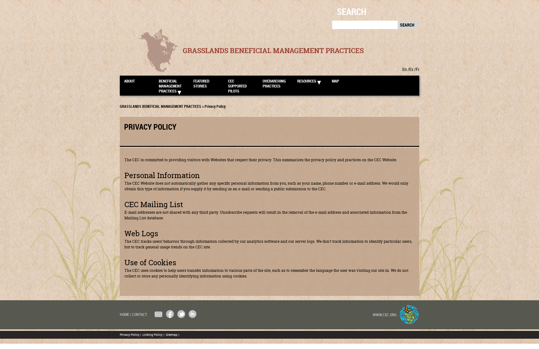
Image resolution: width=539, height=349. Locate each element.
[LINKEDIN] (192, 314)
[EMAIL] (159, 314)
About (129, 81)
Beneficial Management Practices (170, 85)
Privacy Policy (130, 334)
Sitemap (172, 334)
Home (125, 314)
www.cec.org (385, 314)
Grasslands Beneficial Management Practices (273, 50)
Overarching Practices (274, 83)
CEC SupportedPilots (237, 85)
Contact (139, 314)
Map (335, 81)
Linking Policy (153, 334)
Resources (306, 81)
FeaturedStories (201, 83)
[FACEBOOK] (170, 314)
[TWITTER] (181, 314)
